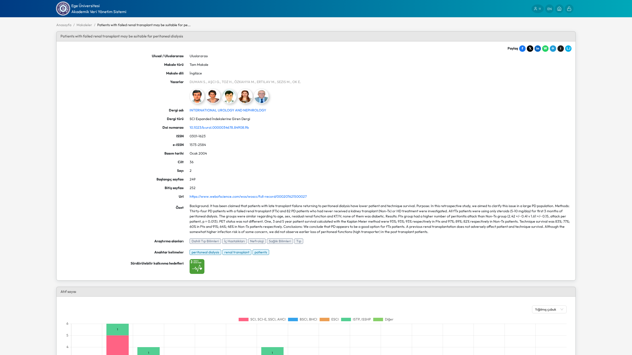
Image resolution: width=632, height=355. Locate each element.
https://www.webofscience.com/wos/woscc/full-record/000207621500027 (248, 196)
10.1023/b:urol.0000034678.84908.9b (219, 127)
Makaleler (84, 25)
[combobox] (547, 309)
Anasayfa (63, 25)
